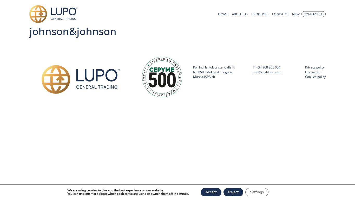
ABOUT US (240, 14)
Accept (211, 192)
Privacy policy (315, 67)
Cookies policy (315, 76)
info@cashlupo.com (267, 72)
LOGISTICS (280, 14)
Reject (233, 192)
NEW (296, 14)
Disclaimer (313, 72)
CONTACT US (314, 14)
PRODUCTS (259, 14)
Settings (257, 192)
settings (182, 194)
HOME (223, 14)
